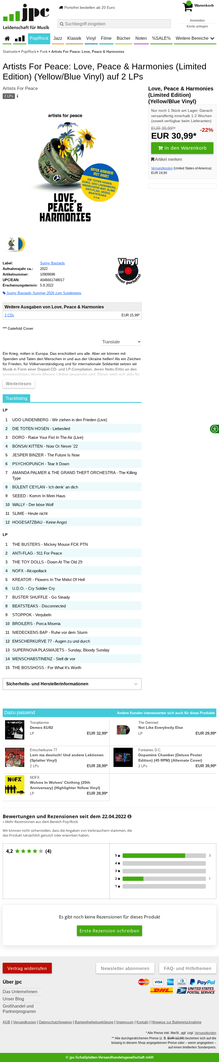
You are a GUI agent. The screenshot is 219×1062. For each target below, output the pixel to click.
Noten (141, 38)
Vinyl (91, 38)
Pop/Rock (39, 38)
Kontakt (142, 1022)
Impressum (125, 1022)
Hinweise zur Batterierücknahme (176, 1022)
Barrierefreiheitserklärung (94, 1022)
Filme (106, 38)
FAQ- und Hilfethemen (188, 968)
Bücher (123, 38)
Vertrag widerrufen (27, 968)
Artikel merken (168, 159)
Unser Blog (13, 999)
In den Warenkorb (185, 148)
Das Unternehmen (20, 991)
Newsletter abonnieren (125, 968)
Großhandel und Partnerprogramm (19, 1009)
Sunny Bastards (52, 263)
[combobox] (114, 23)
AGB (6, 1022)
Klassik (74, 38)
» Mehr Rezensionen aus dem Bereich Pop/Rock (40, 821)
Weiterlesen (19, 383)
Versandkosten (162, 168)
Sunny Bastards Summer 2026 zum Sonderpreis (43, 293)
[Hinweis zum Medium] (17, 96)
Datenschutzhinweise (55, 1022)
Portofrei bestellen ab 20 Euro (89, 7)
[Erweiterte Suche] (166, 23)
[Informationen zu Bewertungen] (129, 816)
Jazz (57, 38)
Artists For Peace (20, 88)
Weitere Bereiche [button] (192, 38)
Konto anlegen (197, 26)
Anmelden (197, 20)
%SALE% (161, 38)
